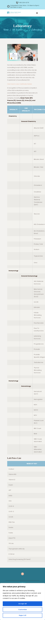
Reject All (22, 615)
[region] (22, 601)
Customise (22, 609)
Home (6, 30)
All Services (17, 29)
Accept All (22, 604)
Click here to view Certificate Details (19, 84)
